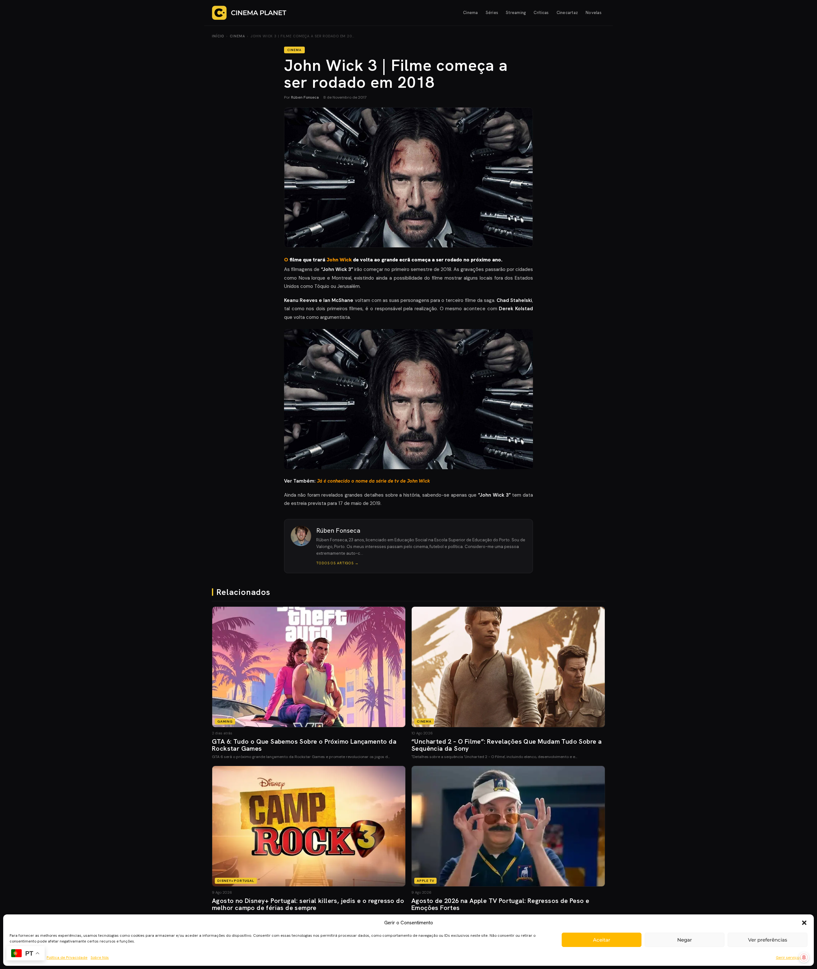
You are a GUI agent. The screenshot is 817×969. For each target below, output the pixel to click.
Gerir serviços (788, 957)
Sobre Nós (100, 957)
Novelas (594, 12)
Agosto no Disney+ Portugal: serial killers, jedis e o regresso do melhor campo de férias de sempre (308, 904)
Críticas (541, 12)
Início (218, 36)
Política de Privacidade (67, 957)
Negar (684, 940)
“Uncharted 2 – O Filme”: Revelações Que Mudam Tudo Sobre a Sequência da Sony (506, 745)
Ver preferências (767, 940)
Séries (492, 12)
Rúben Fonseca (305, 97)
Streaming (516, 12)
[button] (804, 923)
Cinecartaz (567, 12)
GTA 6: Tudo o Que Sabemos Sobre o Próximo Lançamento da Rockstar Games (304, 745)
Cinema (470, 12)
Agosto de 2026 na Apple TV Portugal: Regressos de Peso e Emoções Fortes (500, 904)
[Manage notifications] (804, 957)
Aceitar (601, 940)
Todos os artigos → (337, 563)
